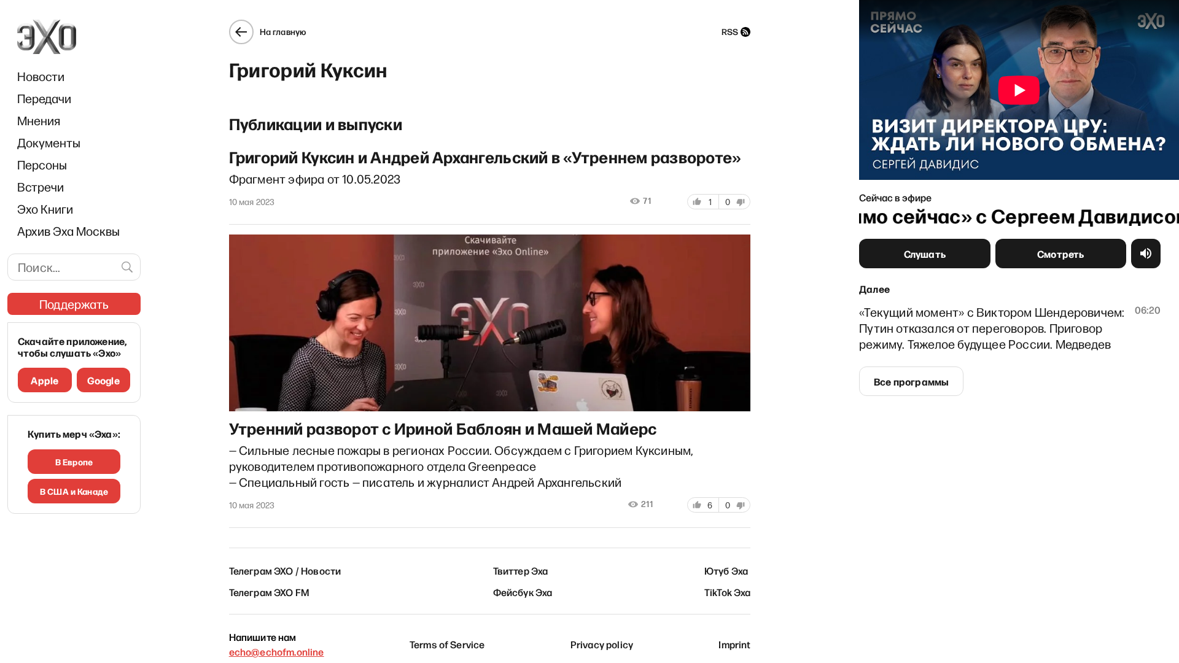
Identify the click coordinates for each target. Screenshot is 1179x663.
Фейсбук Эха (523, 592)
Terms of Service (447, 644)
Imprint (734, 644)
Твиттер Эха (520, 570)
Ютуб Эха (726, 570)
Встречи (40, 187)
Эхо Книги (45, 209)
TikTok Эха (727, 592)
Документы (48, 142)
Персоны (42, 165)
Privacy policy (601, 644)
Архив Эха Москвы (68, 231)
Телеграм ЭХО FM (269, 592)
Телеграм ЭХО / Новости (285, 570)
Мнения (38, 120)
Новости (40, 76)
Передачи (44, 98)
